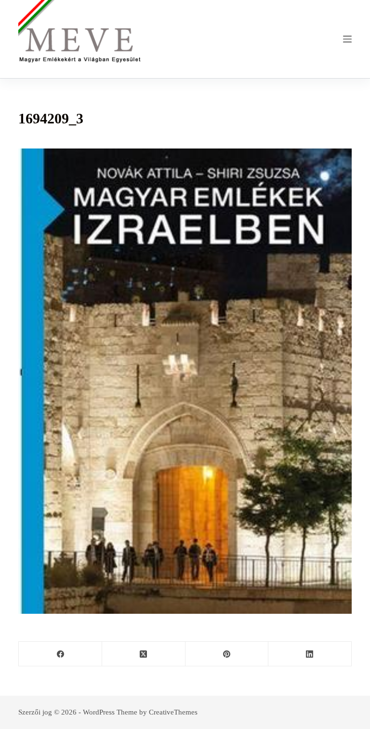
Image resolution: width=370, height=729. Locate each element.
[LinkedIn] (310, 654)
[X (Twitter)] (143, 654)
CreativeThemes (173, 712)
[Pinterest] (227, 654)
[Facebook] (60, 654)
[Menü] (347, 39)
